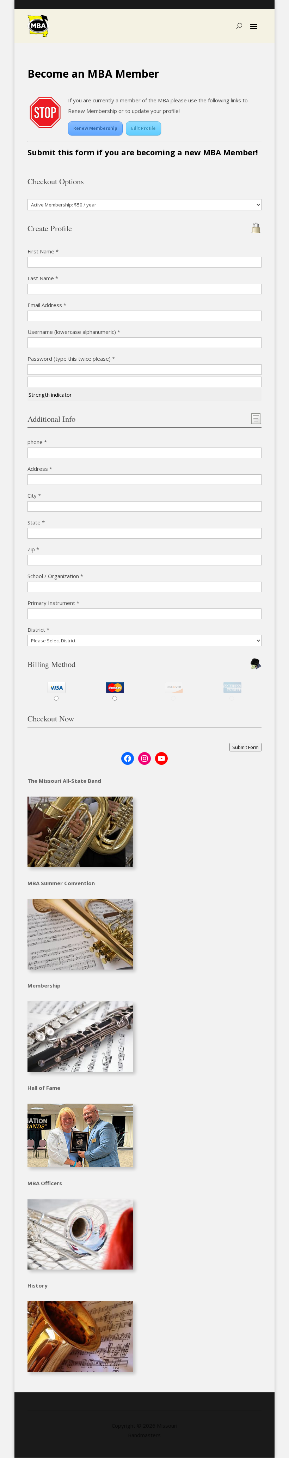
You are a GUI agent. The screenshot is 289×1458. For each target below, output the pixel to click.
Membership (44, 985)
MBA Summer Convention (61, 883)
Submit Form (245, 747)
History (37, 1285)
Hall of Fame (43, 1087)
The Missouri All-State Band (64, 780)
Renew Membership (95, 128)
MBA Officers (44, 1183)
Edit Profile (143, 128)
